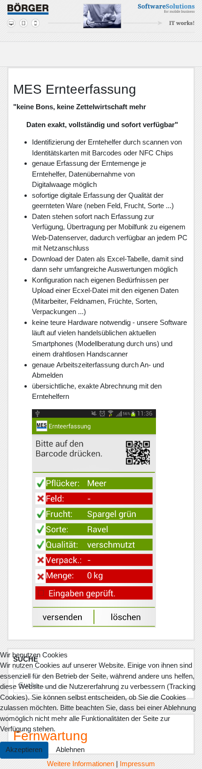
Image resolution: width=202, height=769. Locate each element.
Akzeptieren (24, 749)
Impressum (137, 764)
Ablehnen (70, 749)
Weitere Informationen (80, 764)
